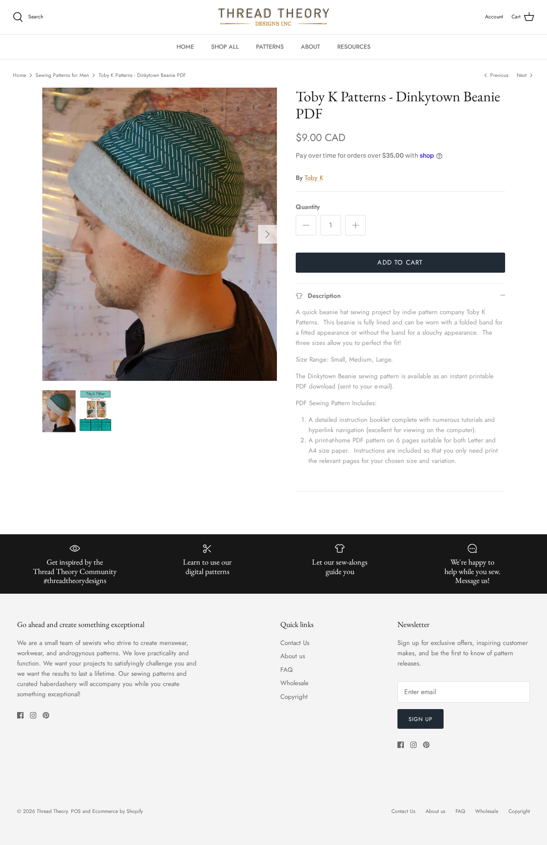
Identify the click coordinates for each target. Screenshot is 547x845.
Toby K (314, 178)
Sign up (420, 719)
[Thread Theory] (273, 17)
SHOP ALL (225, 46)
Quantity (308, 207)
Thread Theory (52, 811)
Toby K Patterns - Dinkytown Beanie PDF (142, 75)
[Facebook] (20, 715)
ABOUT (310, 46)
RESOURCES (354, 46)
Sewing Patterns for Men (62, 75)
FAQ (286, 669)
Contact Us (294, 643)
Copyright (294, 696)
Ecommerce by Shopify (117, 811)
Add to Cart (400, 262)
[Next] (267, 234)
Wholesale (294, 683)
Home (19, 75)
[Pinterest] (46, 715)
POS (76, 811)
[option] (159, 234)
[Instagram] (33, 715)
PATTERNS (270, 46)
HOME (185, 46)
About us (292, 656)
